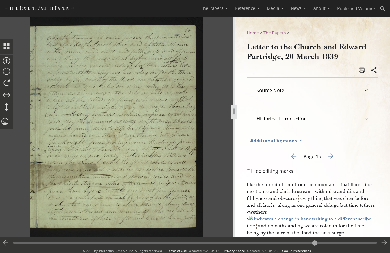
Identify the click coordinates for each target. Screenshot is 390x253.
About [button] (319, 8)
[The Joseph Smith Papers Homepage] (39, 9)
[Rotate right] (6, 83)
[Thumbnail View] (6, 47)
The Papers (274, 33)
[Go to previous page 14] (6, 243)
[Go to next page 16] (384, 243)
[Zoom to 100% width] (6, 95)
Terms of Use (177, 251)
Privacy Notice (234, 251)
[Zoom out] (6, 71)
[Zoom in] (6, 61)
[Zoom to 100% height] (6, 107)
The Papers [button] (212, 8)
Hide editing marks (272, 171)
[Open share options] (374, 70)
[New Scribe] (310, 219)
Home (253, 33)
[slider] (195, 243)
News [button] (296, 8)
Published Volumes (356, 8)
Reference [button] (245, 8)
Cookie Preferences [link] (296, 251)
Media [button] (273, 8)
